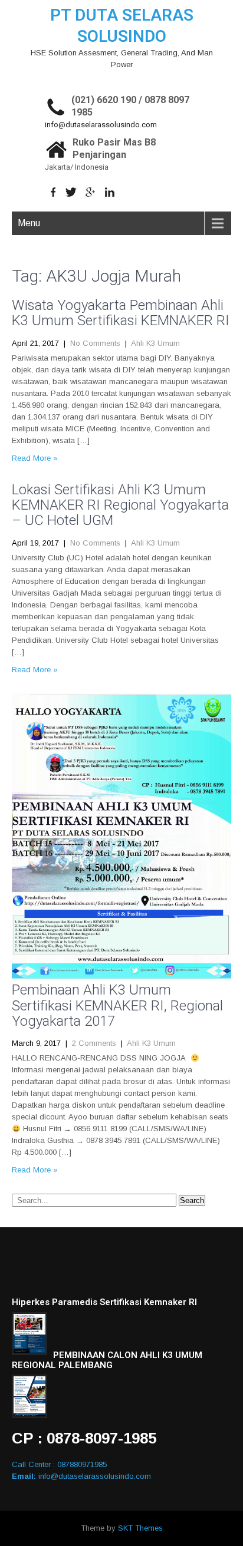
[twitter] (71, 192)
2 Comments (94, 1043)
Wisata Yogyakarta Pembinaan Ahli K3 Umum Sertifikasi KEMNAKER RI (120, 313)
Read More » (35, 458)
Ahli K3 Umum (155, 343)
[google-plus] (90, 192)
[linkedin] (110, 192)
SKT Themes (140, 1528)
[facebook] (53, 192)
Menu (29, 223)
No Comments (95, 343)
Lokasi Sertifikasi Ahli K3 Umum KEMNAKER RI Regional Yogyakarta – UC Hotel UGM (120, 505)
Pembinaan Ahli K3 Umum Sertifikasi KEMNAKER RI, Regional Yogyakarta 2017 (117, 1005)
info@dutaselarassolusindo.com (101, 124)
